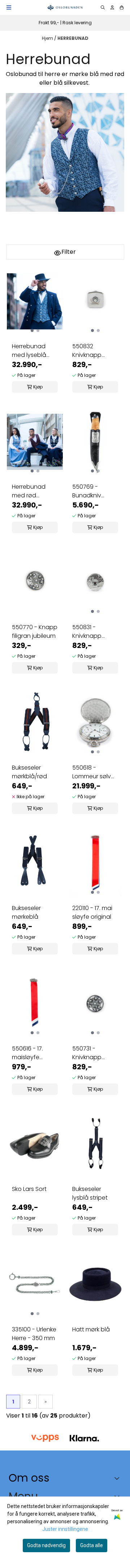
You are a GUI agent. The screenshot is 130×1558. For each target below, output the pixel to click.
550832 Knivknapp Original (86, 350)
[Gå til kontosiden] (112, 7)
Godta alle (91, 1545)
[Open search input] (103, 7)
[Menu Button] (9, 7)
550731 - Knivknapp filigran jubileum (94, 1053)
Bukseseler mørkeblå (26, 912)
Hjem (48, 38)
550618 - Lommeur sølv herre (91, 772)
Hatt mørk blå (91, 1329)
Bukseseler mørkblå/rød (29, 771)
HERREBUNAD (72, 38)
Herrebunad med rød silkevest (29, 491)
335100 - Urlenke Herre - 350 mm (34, 1333)
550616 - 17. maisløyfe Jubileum (27, 1053)
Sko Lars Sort (29, 1189)
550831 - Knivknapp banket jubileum (94, 631)
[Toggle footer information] (118, 1478)
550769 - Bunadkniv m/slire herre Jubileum (89, 491)
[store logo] (65, 7)
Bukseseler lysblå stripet (90, 1193)
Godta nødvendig (46, 1545)
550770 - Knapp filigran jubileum (34, 631)
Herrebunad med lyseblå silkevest (29, 350)
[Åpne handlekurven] (121, 7)
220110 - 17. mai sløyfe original (92, 912)
